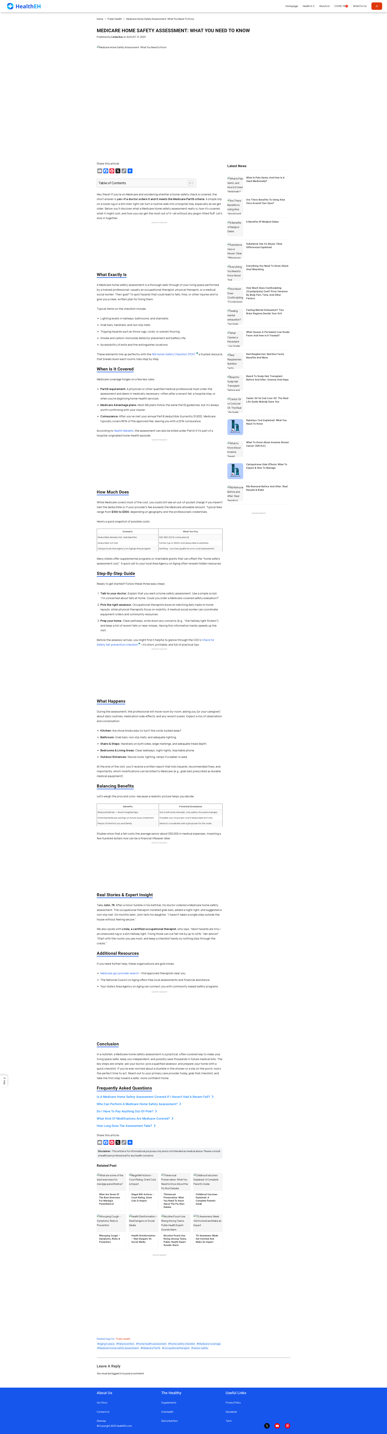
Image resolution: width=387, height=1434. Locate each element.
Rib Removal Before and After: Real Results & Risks (267, 488)
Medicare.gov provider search (119, 973)
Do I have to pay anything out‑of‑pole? (125, 1111)
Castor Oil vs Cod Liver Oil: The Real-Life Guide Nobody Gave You (267, 400)
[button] (3, 1081)
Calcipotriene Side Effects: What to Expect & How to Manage (266, 466)
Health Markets (123, 430)
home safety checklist (182, 1343)
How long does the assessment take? (124, 1126)
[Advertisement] (160, 246)
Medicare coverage (210, 1343)
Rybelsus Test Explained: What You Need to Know (266, 422)
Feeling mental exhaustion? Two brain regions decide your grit (265, 311)
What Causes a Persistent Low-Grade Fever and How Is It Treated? (267, 333)
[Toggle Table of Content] (189, 183)
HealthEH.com (124, 1426)
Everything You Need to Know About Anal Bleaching (267, 267)
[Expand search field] (376, 6)
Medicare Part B (151, 1348)
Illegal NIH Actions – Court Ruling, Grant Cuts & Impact (142, 1197)
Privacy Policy (233, 1402)
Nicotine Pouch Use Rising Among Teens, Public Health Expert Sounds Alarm (175, 1240)
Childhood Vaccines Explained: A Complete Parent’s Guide (206, 1199)
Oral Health (167, 1411)
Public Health (123, 1338)
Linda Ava (117, 37)
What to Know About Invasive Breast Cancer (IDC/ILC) (267, 444)
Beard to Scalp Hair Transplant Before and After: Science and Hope (267, 378)
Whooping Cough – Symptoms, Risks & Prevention (109, 1239)
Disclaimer (231, 1411)
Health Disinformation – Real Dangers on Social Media (143, 1239)
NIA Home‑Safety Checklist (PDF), (174, 354)
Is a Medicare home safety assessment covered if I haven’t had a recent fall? (153, 1097)
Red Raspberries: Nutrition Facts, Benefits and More (265, 355)
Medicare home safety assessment (119, 1348)
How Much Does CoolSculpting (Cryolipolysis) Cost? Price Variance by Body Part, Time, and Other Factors (267, 293)
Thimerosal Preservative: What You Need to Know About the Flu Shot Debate (174, 1201)
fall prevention (126, 1343)
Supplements (168, 1402)
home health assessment (152, 1343)
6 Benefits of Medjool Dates (262, 222)
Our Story (102, 1402)
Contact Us (103, 1411)
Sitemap (101, 1421)
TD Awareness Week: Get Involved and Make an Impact (207, 1239)
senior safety (200, 1348)
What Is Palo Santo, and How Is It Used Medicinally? (265, 179)
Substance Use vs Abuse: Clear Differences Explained (264, 245)
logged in (116, 1373)
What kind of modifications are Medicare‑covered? (133, 1119)
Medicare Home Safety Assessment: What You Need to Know (173, 31)
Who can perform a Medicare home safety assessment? (137, 1104)
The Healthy (171, 1393)
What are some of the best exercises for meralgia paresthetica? (109, 1199)
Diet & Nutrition (169, 1421)
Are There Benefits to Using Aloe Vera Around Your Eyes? (265, 201)
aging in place (106, 1343)
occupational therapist (176, 1348)
